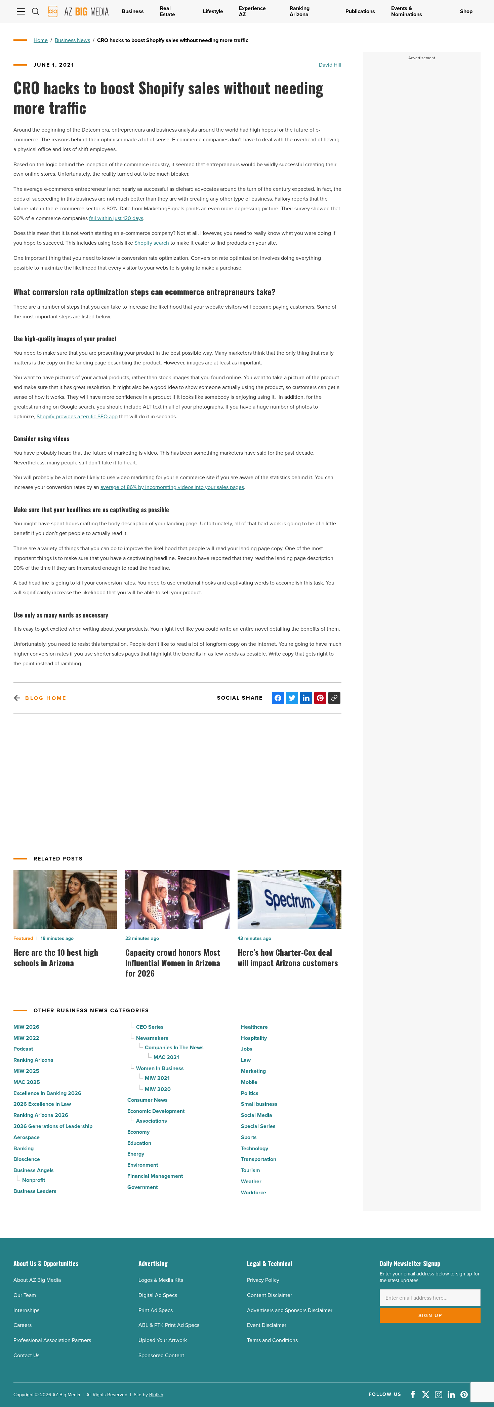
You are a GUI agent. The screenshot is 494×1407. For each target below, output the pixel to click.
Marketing (253, 1071)
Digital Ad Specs (157, 1295)
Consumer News (147, 1100)
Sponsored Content (161, 1355)
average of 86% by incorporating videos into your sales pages (172, 487)
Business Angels (33, 1170)
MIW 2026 (26, 1027)
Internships (26, 1310)
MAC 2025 (26, 1082)
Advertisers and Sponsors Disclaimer (289, 1310)
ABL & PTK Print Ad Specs (168, 1325)
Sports (249, 1137)
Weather (251, 1181)
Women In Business (160, 1068)
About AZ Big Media (37, 1280)
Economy (138, 1132)
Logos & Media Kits (160, 1280)
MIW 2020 (158, 1089)
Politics (249, 1093)
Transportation (258, 1159)
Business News (72, 40)
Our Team (24, 1295)
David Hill (330, 65)
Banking (23, 1148)
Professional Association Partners (52, 1340)
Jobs (246, 1049)
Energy (135, 1154)
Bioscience (26, 1159)
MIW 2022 (26, 1038)
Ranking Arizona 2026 (40, 1115)
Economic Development (155, 1111)
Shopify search (151, 243)
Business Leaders (34, 1191)
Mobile (249, 1082)
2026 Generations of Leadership (52, 1126)
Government (142, 1187)
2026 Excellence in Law (42, 1104)
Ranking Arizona (33, 1060)
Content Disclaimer (269, 1295)
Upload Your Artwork (162, 1340)
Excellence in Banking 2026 (47, 1093)
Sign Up (430, 1315)
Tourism (250, 1170)
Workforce (253, 1192)
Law (246, 1060)
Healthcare (254, 1027)
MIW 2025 (26, 1071)
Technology (254, 1148)
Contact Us (26, 1355)
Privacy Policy (263, 1280)
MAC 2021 (166, 1057)
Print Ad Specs (155, 1310)
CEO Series (150, 1027)
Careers (22, 1325)
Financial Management (155, 1176)
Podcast (23, 1049)
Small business (259, 1104)
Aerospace (26, 1137)
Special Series (258, 1126)
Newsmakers (152, 1038)
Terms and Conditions (272, 1340)
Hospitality (254, 1038)
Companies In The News (174, 1047)
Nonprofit (33, 1180)
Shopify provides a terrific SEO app (77, 416)
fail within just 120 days (116, 218)
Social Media (256, 1115)
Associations (151, 1121)
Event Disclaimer (266, 1325)
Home (41, 40)
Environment (142, 1165)
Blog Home (46, 698)
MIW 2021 (157, 1078)
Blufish (156, 1394)
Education (139, 1143)
